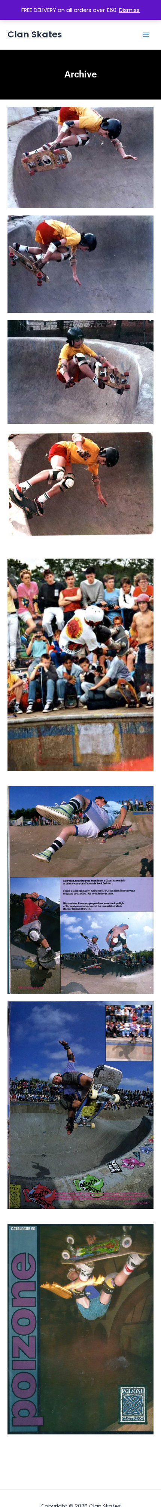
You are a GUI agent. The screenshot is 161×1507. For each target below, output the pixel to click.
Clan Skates (34, 34)
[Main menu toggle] (146, 34)
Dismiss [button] (129, 10)
